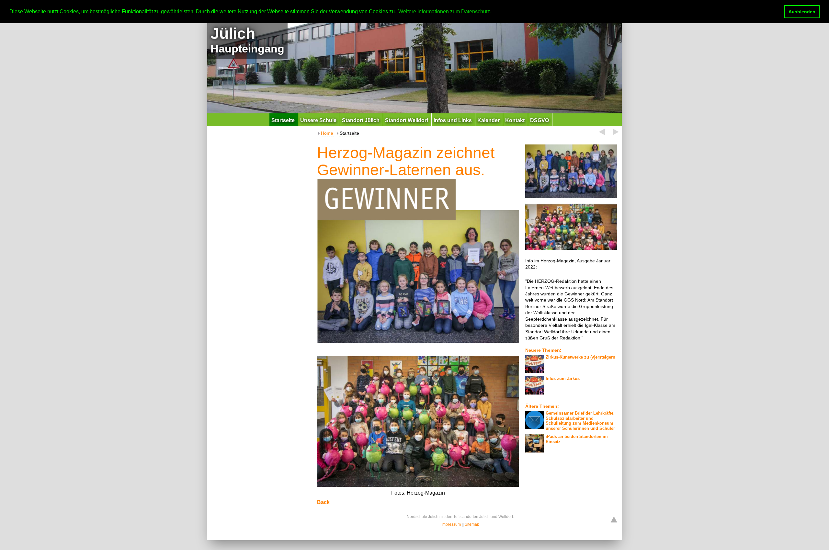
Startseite (349, 133)
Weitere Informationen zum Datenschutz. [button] (444, 11)
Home (327, 133)
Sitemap (472, 524)
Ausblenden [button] (802, 11)
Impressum (451, 524)
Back (323, 502)
